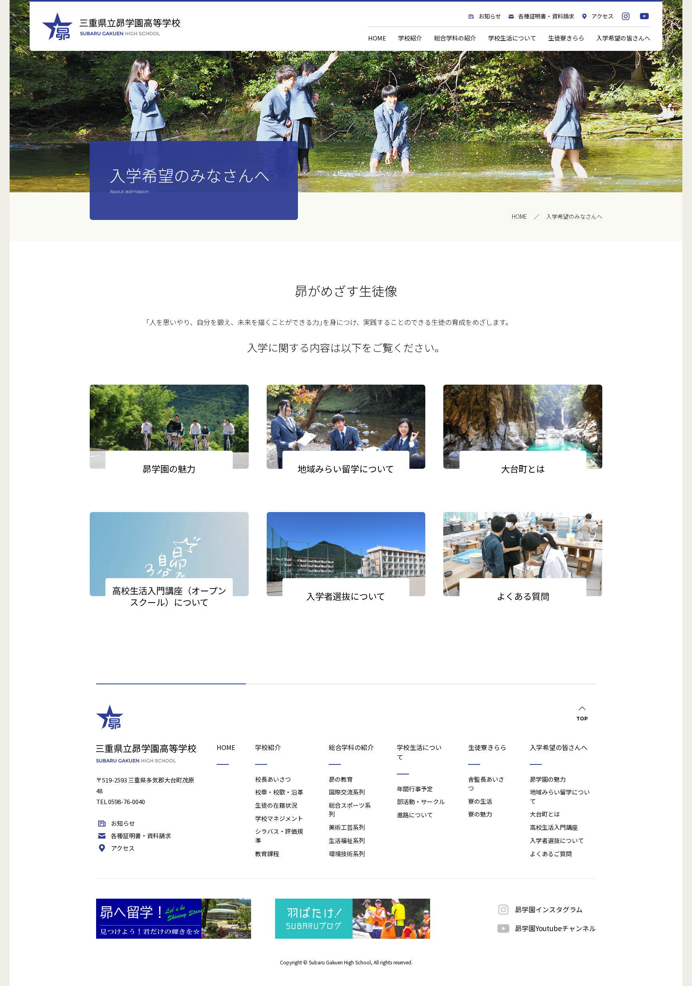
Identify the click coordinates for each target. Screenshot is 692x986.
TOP (582, 718)
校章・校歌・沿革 (279, 792)
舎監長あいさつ (486, 783)
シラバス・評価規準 (279, 836)
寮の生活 (480, 801)
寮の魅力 (480, 814)
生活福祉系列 (347, 840)
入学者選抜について (557, 840)
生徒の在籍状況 (276, 805)
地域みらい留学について (560, 796)
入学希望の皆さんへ (623, 38)
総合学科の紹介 (455, 38)
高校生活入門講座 (554, 827)
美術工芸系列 (347, 827)
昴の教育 (341, 779)
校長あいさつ (273, 779)
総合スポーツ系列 (350, 810)
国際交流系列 (347, 792)
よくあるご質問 (551, 853)
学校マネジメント (279, 818)
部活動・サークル (421, 801)
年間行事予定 (415, 788)
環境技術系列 (347, 853)
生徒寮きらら (566, 38)
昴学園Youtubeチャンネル (555, 928)
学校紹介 (410, 38)
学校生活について (512, 38)
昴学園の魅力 (548, 779)
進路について (415, 815)
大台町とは (545, 814)
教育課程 (267, 853)
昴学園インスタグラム (549, 909)
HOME (377, 38)
